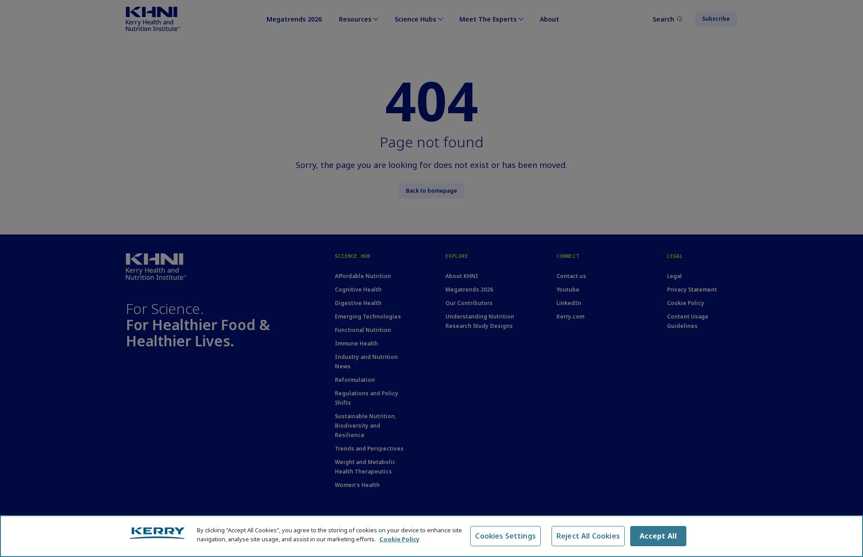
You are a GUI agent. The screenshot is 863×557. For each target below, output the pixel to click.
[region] (431, 536)
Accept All (658, 536)
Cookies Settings (505, 536)
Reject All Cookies (588, 536)
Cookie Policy (399, 539)
